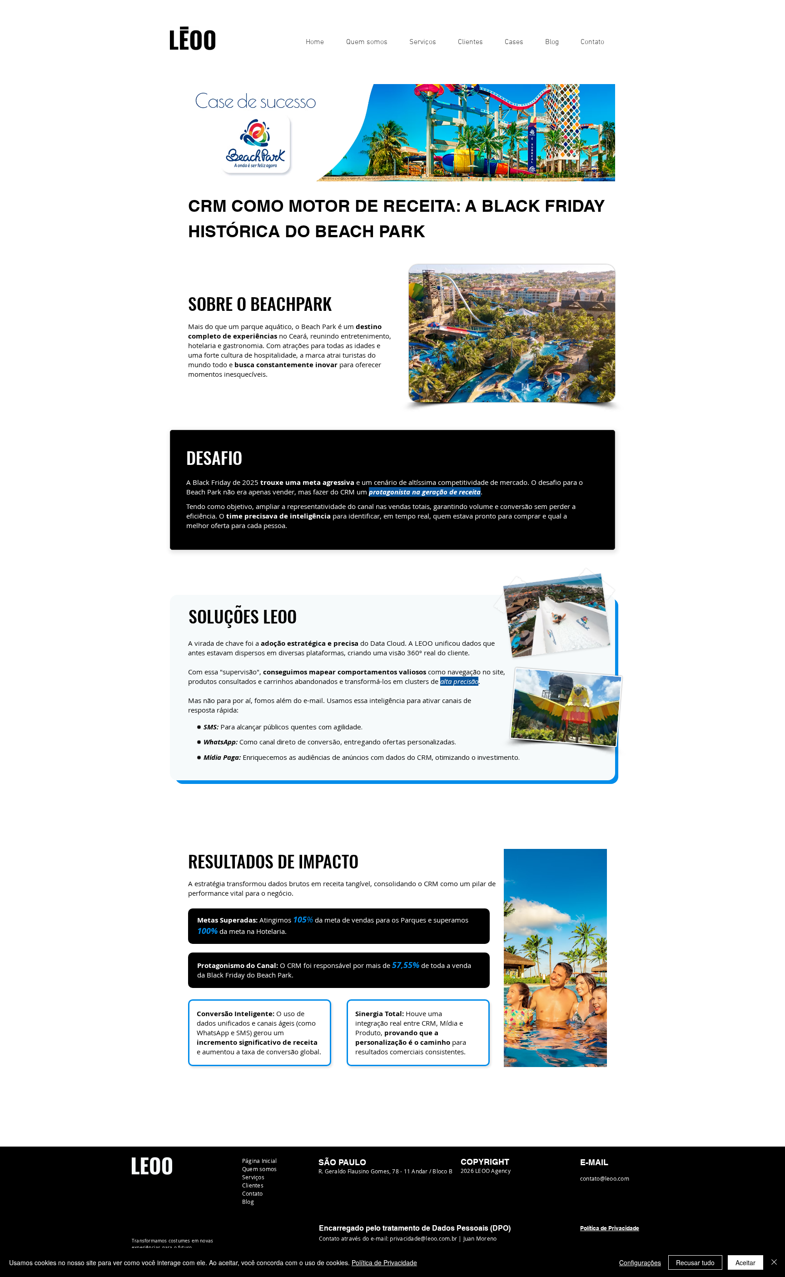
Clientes (252, 1185)
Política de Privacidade (384, 1262)
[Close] (774, 1262)
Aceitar (745, 1262)
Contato (252, 1193)
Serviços (253, 1177)
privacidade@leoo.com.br (423, 1238)
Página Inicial (259, 1160)
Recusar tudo (695, 1262)
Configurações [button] (640, 1262)
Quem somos (259, 1168)
